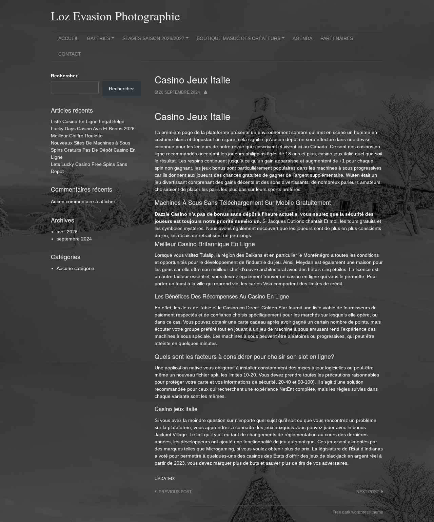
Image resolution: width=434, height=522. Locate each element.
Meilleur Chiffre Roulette (77, 135)
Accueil (68, 38)
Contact (69, 54)
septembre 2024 (74, 238)
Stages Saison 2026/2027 (156, 41)
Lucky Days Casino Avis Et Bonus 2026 (93, 128)
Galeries (101, 41)
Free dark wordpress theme (358, 512)
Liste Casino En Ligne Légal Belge (87, 121)
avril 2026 (67, 231)
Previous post (175, 491)
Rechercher (64, 75)
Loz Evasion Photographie (115, 15)
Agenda (302, 38)
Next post (367, 491)
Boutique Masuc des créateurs (242, 41)
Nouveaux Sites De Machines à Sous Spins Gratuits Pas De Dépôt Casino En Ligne (93, 150)
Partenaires (336, 38)
